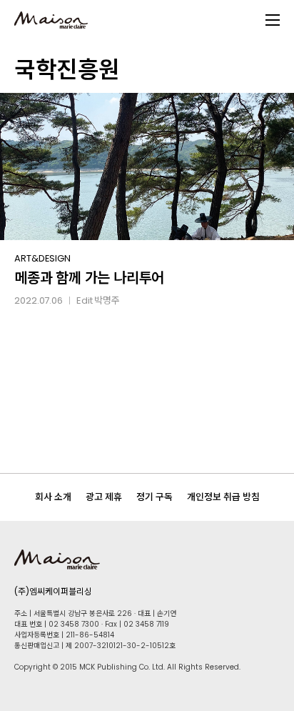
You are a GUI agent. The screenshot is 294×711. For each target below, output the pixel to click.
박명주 (107, 300)
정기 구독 (154, 497)
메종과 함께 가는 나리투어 (89, 278)
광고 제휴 (104, 497)
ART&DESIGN (42, 258)
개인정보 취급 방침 (223, 497)
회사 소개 (53, 497)
